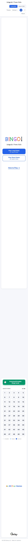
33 (14, 420)
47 (9, 434)
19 (18, 406)
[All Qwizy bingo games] (14, 534)
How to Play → (14, 168)
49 (19, 434)
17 (9, 406)
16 (5, 406)
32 (9, 420)
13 (14, 402)
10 (23, 397)
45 (23, 429)
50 (23, 434)
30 (23, 416)
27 (9, 416)
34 (19, 420)
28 (14, 416)
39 (19, 425)
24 (19, 411)
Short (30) (22, 6)
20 (23, 406)
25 (23, 411)
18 (14, 406)
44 (19, 429)
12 (9, 402)
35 (23, 420)
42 (9, 429)
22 (9, 411)
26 (5, 416)
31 (5, 420)
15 (23, 402)
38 (14, 425)
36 (5, 425)
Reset (23, 13)
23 (14, 411)
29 (19, 416)
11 (5, 402)
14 (18, 402)
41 (5, 429)
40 (23, 425)
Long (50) (13, 6)
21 (5, 411)
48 (14, 434)
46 (5, 434)
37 (9, 425)
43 (14, 429)
